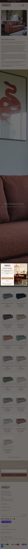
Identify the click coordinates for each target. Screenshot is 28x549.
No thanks (7, 280)
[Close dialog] (26, 264)
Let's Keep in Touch (7, 278)
